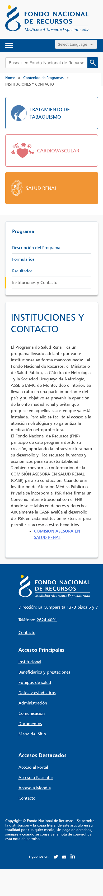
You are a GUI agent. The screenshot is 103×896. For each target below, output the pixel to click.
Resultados (22, 270)
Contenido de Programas (43, 77)
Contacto (26, 632)
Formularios (23, 259)
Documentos (30, 723)
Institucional (29, 661)
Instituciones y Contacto (34, 282)
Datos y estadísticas (37, 692)
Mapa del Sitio (32, 733)
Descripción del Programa (36, 247)
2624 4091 (47, 619)
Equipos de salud (34, 682)
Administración (32, 703)
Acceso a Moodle (34, 787)
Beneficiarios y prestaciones (44, 672)
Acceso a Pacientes (35, 777)
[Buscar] (92, 62)
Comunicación (31, 713)
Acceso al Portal (33, 767)
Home (10, 77)
